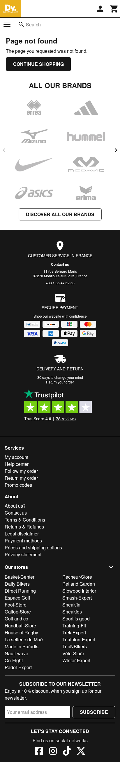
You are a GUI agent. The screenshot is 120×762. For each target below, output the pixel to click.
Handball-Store (20, 625)
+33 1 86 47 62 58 (60, 282)
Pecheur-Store (77, 576)
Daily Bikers (17, 583)
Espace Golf (17, 597)
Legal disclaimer (22, 533)
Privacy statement (23, 554)
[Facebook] (39, 751)
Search (33, 24)
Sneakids (72, 611)
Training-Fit (74, 625)
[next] (116, 150)
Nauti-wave (16, 653)
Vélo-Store (73, 653)
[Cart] (114, 8)
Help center (17, 464)
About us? (15, 505)
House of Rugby (21, 632)
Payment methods (23, 540)
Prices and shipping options (33, 547)
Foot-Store (16, 604)
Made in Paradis (21, 646)
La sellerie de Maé (24, 639)
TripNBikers (74, 646)
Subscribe (94, 712)
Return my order (21, 478)
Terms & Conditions (25, 519)
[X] (81, 751)
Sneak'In (71, 604)
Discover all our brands (60, 214)
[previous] (4, 150)
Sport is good (76, 618)
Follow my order (21, 471)
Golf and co (16, 618)
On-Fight (14, 660)
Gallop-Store (18, 611)
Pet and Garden (78, 583)
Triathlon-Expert (78, 639)
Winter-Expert (76, 660)
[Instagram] (53, 751)
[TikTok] (67, 751)
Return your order (60, 381)
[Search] (21, 24)
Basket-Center (19, 576)
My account (16, 457)
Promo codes (18, 485)
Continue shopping (38, 64)
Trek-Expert (74, 632)
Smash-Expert (77, 597)
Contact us (60, 264)
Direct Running (20, 590)
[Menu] (7, 25)
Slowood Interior (79, 590)
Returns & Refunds (24, 526)
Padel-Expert (18, 667)
